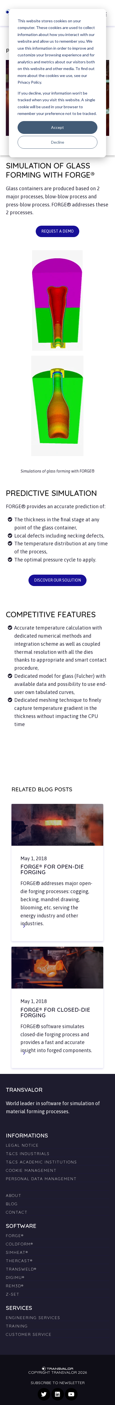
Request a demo (57, 231)
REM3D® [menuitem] (15, 1285)
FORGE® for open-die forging (52, 869)
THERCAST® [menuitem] (19, 1260)
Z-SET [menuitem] (13, 1294)
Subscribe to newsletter (58, 1382)
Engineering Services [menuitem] (33, 1317)
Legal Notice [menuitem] (22, 1145)
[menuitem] (57, 1185)
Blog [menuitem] (12, 1203)
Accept (57, 127)
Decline (57, 142)
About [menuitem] (13, 1195)
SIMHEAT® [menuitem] (17, 1252)
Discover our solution (57, 580)
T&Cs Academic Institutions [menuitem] (41, 1162)
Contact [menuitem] (17, 1212)
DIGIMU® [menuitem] (15, 1277)
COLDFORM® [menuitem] (19, 1244)
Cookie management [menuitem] (31, 1170)
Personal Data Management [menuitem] (41, 1178)
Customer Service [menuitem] (29, 1334)
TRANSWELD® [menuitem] (21, 1269)
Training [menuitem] (17, 1326)
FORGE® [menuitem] (15, 1235)
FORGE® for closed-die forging (55, 1012)
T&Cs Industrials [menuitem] (28, 1153)
